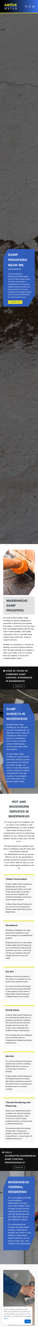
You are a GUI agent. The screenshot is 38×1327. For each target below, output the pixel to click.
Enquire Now (19, 686)
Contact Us (15, 302)
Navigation (33, 6)
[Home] (10, 6)
